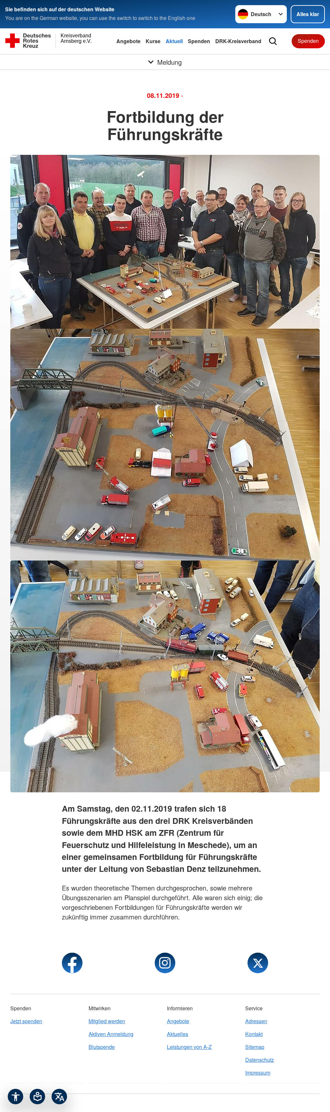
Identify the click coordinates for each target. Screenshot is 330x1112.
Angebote (128, 41)
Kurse (153, 41)
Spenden (199, 41)
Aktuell (174, 41)
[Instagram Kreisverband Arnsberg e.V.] (165, 963)
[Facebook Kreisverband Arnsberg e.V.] (72, 963)
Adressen (256, 1021)
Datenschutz (259, 1059)
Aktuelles (177, 1034)
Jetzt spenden (26, 1021)
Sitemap (254, 1047)
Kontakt (254, 1034)
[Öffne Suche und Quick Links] (273, 41)
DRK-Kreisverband (238, 41)
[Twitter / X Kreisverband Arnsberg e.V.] (258, 963)
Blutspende (102, 1047)
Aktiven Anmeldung (111, 1034)
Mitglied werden (107, 1021)
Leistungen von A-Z (189, 1047)
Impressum (257, 1072)
